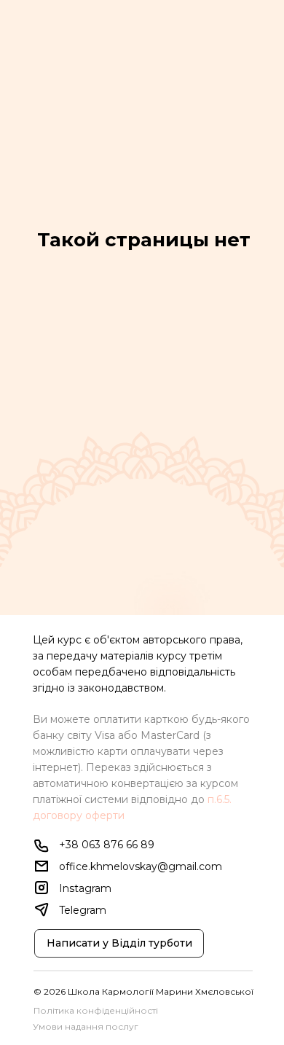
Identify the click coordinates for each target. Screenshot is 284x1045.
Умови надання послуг (85, 1026)
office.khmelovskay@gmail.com (140, 866)
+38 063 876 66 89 (106, 844)
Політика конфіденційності (95, 1010)
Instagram (85, 888)
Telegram (82, 910)
